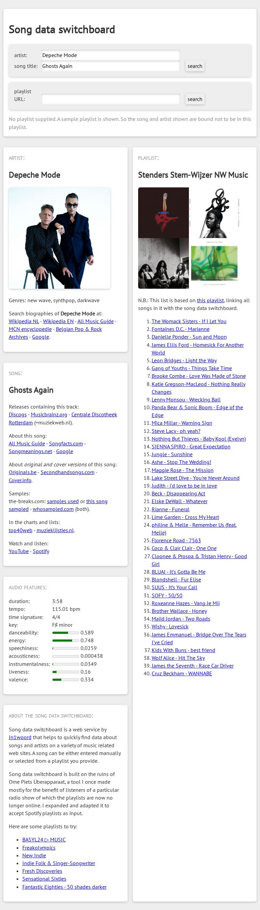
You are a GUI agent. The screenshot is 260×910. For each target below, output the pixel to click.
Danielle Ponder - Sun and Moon (189, 336)
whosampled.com (53, 508)
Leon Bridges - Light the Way (184, 360)
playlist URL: (22, 95)
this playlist (210, 300)
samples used (63, 501)
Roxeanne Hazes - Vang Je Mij (186, 603)
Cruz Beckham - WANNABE (182, 673)
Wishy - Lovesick (170, 626)
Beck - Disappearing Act (178, 493)
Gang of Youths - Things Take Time (192, 368)
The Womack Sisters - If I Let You (189, 321)
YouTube (19, 551)
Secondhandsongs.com (67, 472)
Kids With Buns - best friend (183, 650)
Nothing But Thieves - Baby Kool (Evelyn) (199, 438)
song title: (26, 65)
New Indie (34, 855)
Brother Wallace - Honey (179, 610)
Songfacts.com (66, 443)
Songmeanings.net (30, 451)
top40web (20, 530)
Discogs (18, 414)
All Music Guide (96, 321)
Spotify (41, 551)
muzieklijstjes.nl (55, 530)
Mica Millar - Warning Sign (182, 422)
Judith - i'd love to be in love (184, 485)
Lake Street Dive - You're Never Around (196, 477)
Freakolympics (39, 847)
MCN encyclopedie (30, 329)
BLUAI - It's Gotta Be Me (178, 571)
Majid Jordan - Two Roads (181, 618)
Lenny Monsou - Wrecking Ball (186, 399)
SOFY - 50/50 (167, 595)
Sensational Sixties (44, 878)
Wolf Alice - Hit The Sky (178, 657)
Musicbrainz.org (49, 414)
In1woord (20, 737)
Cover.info (20, 480)
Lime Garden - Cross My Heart (185, 517)
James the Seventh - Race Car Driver (193, 665)
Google (40, 336)
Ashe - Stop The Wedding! (181, 462)
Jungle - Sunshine (172, 454)
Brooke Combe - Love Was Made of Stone (199, 375)
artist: (20, 55)
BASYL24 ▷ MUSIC (44, 839)
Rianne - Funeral (171, 509)
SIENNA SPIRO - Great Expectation (191, 446)
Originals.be (23, 472)
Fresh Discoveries (42, 870)
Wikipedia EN (58, 321)
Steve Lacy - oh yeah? (176, 430)
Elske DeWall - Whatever (180, 501)
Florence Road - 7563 (176, 540)
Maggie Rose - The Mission (183, 470)
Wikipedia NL (24, 321)
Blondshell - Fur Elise (176, 579)
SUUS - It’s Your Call (174, 587)
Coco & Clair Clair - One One (184, 548)
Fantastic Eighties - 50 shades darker (64, 886)
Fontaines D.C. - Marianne (181, 329)
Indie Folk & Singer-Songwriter (58, 863)
